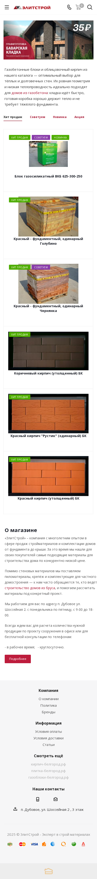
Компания (48, 690)
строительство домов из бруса (30, 588)
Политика (48, 705)
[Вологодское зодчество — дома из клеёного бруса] (48, 871)
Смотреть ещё (48, 755)
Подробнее (17, 659)
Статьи (49, 744)
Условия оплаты (48, 731)
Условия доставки (48, 738)
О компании (49, 698)
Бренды (48, 712)
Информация (49, 723)
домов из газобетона (30, 92)
